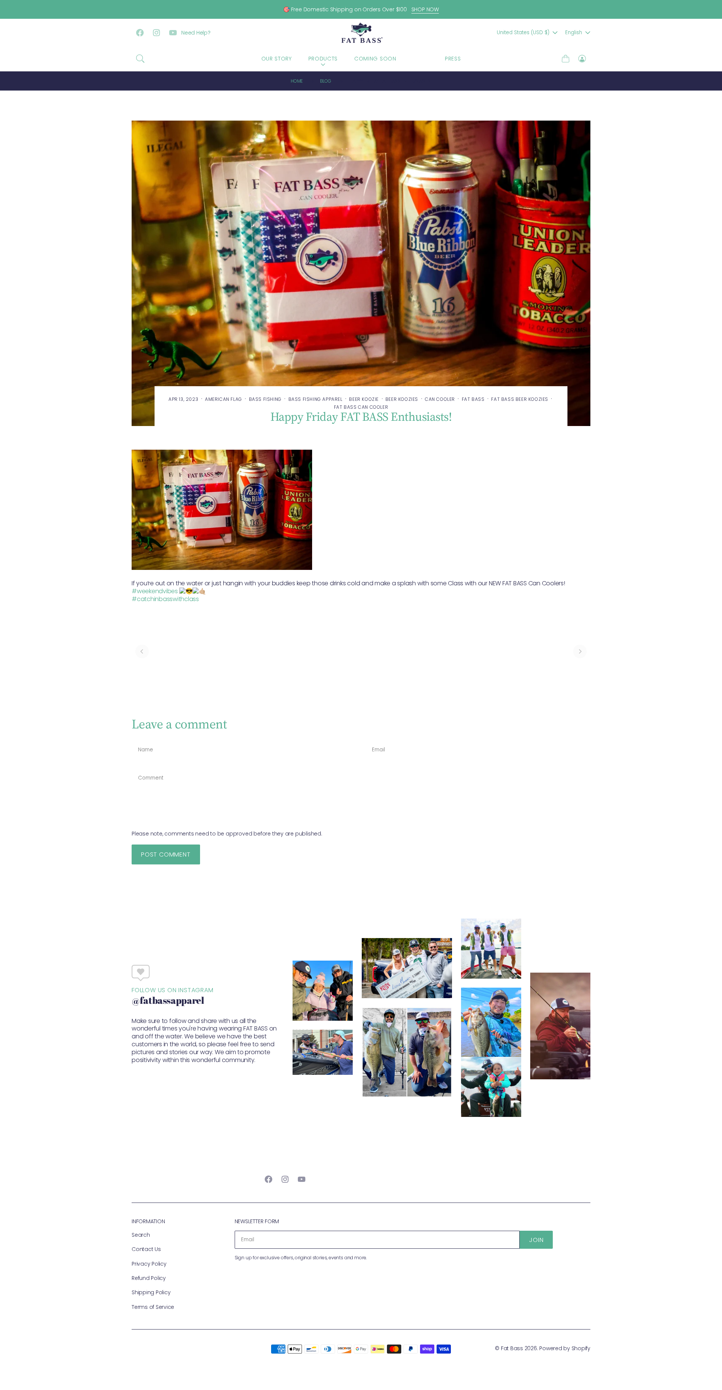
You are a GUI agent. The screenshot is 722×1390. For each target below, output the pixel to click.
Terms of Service (153, 1307)
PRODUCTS (323, 58)
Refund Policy (149, 1278)
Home (297, 81)
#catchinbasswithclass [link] (165, 599)
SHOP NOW (425, 9)
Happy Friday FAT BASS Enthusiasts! (390, 81)
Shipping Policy (151, 1292)
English (573, 32)
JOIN (536, 1240)
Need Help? (196, 32)
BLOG (420, 58)
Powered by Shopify (564, 1348)
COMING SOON (375, 58)
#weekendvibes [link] (155, 591)
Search (141, 1235)
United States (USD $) (523, 32)
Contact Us (146, 1249)
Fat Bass (512, 1348)
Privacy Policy (149, 1264)
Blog (325, 81)
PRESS (453, 58)
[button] (140, 58)
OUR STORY (276, 58)
